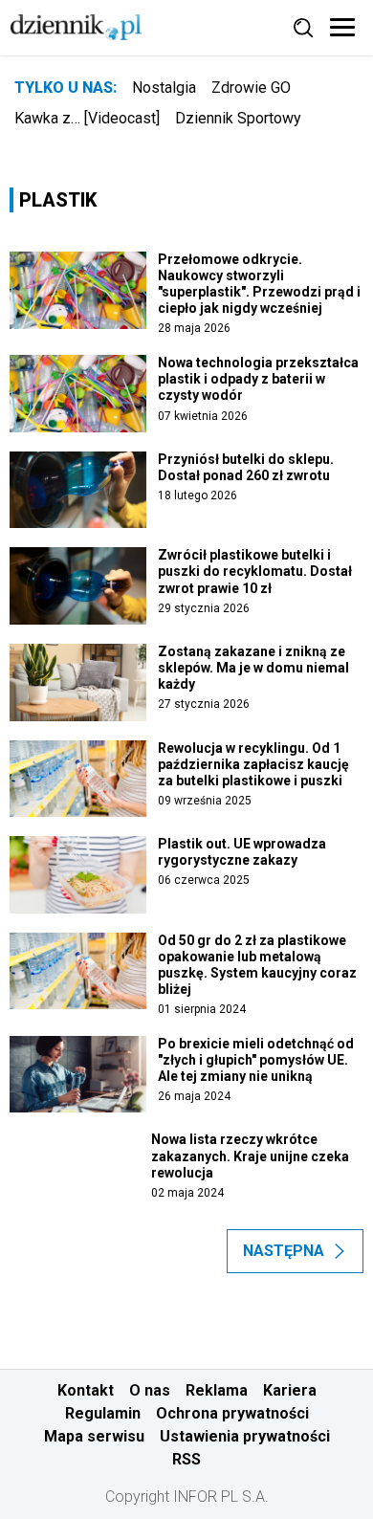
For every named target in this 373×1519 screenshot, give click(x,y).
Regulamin (103, 1413)
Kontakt (85, 1390)
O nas (149, 1390)
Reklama (217, 1390)
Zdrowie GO (251, 87)
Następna (283, 1251)
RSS (186, 1459)
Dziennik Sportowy (238, 118)
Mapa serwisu (94, 1436)
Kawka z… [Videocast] (87, 118)
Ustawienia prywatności (245, 1436)
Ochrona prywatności (232, 1413)
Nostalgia (164, 87)
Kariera (290, 1390)
